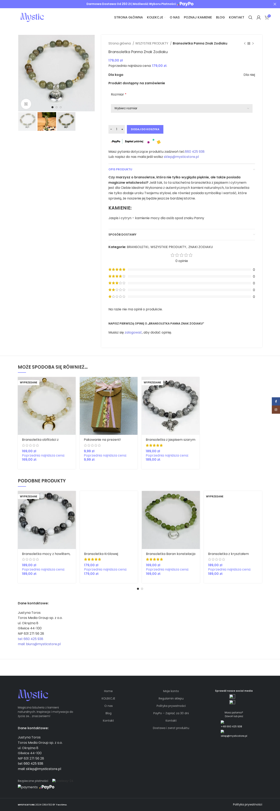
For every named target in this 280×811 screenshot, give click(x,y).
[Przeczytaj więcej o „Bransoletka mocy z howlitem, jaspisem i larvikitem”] (73, 497)
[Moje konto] (259, 17)
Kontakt (108, 721)
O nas (108, 706)
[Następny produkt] (253, 43)
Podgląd (72, 393)
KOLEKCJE (108, 698)
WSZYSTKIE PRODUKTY (152, 43)
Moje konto (171, 691)
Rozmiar (118, 94)
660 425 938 (195, 151)
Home (108, 691)
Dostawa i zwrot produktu (171, 728)
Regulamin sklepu (171, 698)
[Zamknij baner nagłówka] (275, 4)
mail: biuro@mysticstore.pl (39, 644)
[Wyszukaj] (250, 17)
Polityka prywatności (171, 706)
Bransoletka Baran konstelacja (170, 553)
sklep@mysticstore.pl (181, 156)
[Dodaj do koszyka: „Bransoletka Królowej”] (135, 497)
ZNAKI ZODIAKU (200, 247)
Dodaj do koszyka (145, 129)
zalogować (133, 332)
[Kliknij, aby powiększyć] (26, 104)
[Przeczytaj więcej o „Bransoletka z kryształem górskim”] (259, 497)
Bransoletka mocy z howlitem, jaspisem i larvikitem (46, 555)
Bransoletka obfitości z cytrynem (40, 441)
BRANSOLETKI (137, 247)
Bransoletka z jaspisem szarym (170, 439)
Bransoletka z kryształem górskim (228, 555)
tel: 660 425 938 (30, 639)
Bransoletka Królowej (101, 553)
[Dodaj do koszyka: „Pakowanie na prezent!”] (134, 383)
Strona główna (120, 43)
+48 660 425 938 (231, 726)
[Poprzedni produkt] (245, 43)
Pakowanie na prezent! (102, 439)
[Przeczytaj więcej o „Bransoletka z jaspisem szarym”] (196, 383)
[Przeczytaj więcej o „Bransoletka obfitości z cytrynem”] (72, 383)
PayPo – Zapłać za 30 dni (171, 713)
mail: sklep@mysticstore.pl (39, 769)
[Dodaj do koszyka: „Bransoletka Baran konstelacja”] (197, 497)
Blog (109, 713)
